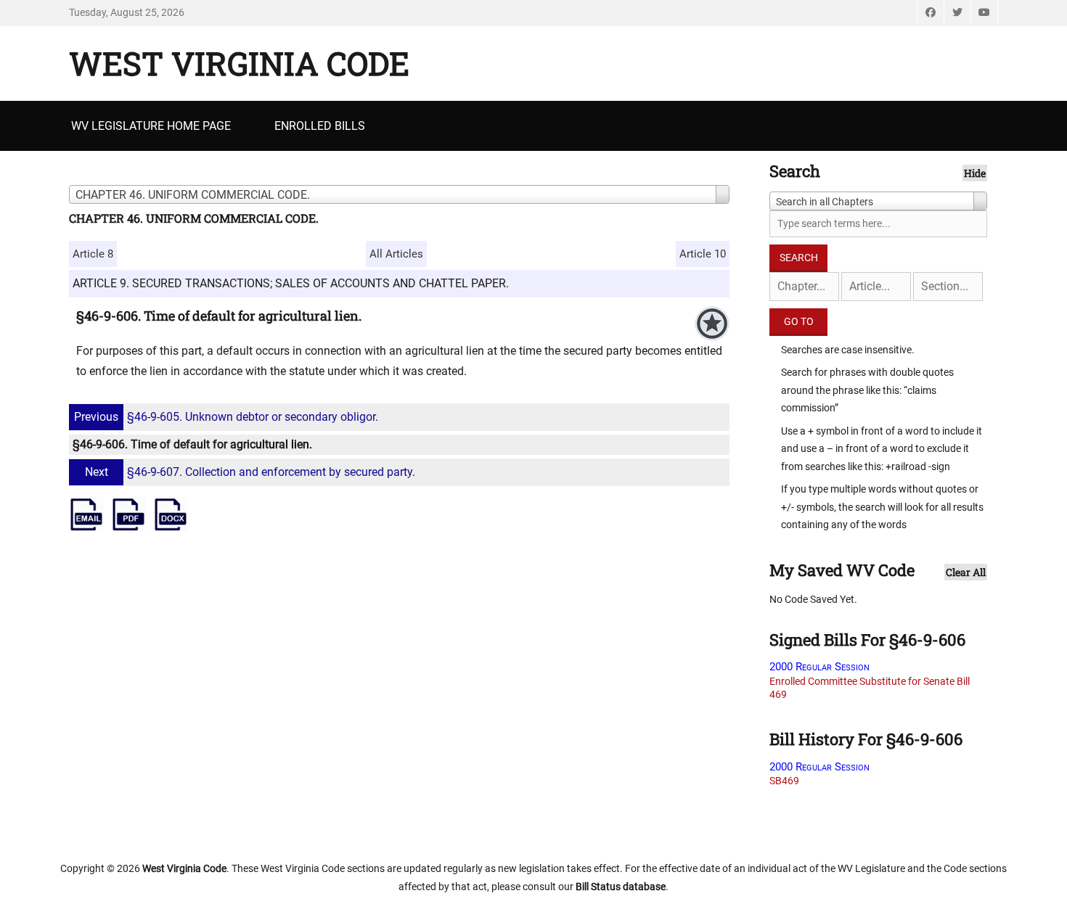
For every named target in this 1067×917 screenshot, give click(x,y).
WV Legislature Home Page (151, 126)
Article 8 (93, 253)
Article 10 (702, 253)
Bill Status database (621, 886)
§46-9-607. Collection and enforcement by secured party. (250, 472)
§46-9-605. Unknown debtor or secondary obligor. (226, 417)
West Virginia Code (239, 63)
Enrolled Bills (319, 126)
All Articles (396, 253)
